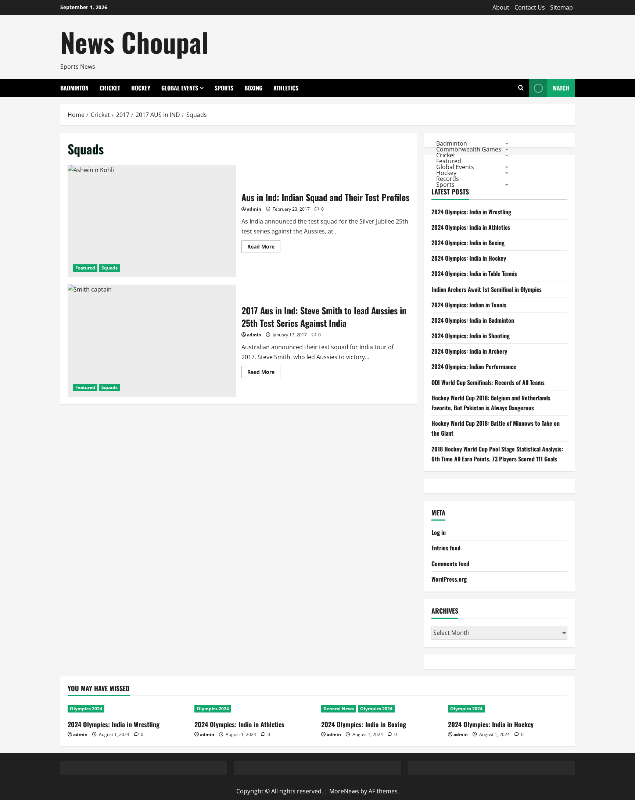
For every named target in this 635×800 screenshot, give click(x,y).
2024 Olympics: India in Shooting (470, 335)
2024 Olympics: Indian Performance (473, 366)
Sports (224, 87)
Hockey (140, 87)
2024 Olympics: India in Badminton (472, 320)
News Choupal (134, 41)
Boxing (253, 87)
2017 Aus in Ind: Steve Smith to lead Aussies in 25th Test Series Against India (152, 341)
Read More (263, 248)
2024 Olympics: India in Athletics (470, 227)
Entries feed (445, 547)
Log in (438, 532)
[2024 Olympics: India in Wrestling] (127, 708)
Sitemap (561, 7)
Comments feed (450, 563)
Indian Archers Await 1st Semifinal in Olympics (486, 289)
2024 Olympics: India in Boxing (468, 242)
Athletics (285, 87)
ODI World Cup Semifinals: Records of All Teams (488, 382)
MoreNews (344, 791)
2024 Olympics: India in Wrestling (471, 211)
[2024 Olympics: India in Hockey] (507, 708)
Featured (85, 268)
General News (338, 709)
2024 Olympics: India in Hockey (468, 258)
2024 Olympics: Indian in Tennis (468, 304)
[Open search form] (521, 88)
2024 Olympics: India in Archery (469, 351)
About (500, 7)
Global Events (179, 87)
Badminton (74, 87)
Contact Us (529, 7)
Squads (109, 268)
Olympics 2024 (86, 709)
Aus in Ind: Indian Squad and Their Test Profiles (152, 221)
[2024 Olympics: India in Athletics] (254, 708)
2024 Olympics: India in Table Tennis (474, 273)
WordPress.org (449, 579)
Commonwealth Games (468, 149)
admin (254, 209)
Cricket (110, 87)
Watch (561, 87)
